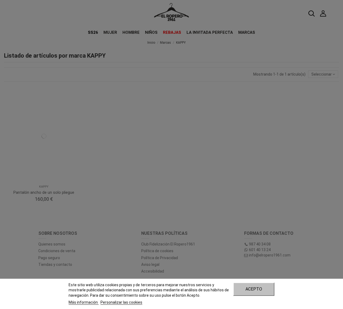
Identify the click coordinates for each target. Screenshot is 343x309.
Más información (84, 302)
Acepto (253, 289)
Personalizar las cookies (121, 302)
